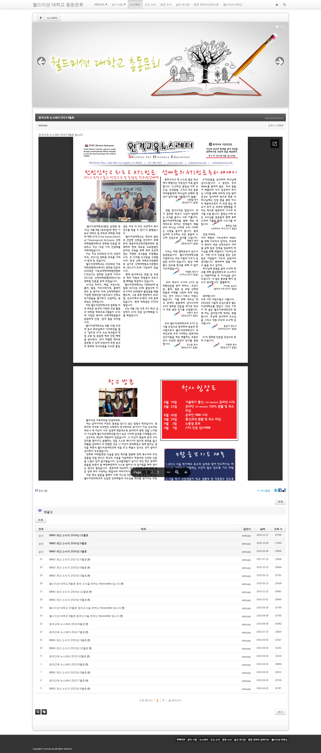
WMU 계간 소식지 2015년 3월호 (68, 575)
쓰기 (280, 712)
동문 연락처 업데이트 (206, 4)
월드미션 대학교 (232, 4)
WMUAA (99, 4)
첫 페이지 (147, 700)
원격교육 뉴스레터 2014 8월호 (67, 624)
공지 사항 (117, 4)
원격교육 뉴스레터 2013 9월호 (56, 117)
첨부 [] (42, 490)
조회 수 (278, 529)
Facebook (280, 490)
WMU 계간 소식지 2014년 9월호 (68, 599)
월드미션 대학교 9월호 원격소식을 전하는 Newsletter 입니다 (84, 616)
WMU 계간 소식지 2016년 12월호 (68, 535)
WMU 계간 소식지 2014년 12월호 (68, 591)
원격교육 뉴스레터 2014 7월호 (67, 632)
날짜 (262, 529)
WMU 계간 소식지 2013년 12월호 (68, 648)
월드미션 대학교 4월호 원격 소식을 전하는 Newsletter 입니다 (84, 583)
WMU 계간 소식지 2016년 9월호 (68, 543)
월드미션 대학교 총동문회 (58, 4)
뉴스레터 (135, 4)
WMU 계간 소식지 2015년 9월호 (68, 567)
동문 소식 (165, 4)
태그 (44, 712)
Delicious (284, 490)
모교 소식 (150, 4)
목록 (280, 501)
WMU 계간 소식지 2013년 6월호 (68, 688)
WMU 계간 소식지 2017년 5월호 (68, 559)
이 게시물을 (263, 490)
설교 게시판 (183, 4)
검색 (38, 712)
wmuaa (42, 125)
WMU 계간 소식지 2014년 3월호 (68, 640)
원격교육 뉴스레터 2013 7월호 (67, 680)
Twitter (276, 490)
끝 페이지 (174, 700)
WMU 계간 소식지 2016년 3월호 (68, 551)
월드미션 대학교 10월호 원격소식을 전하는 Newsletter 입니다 (85, 607)
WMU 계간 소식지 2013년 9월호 (68, 672)
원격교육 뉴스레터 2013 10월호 (67, 656)
